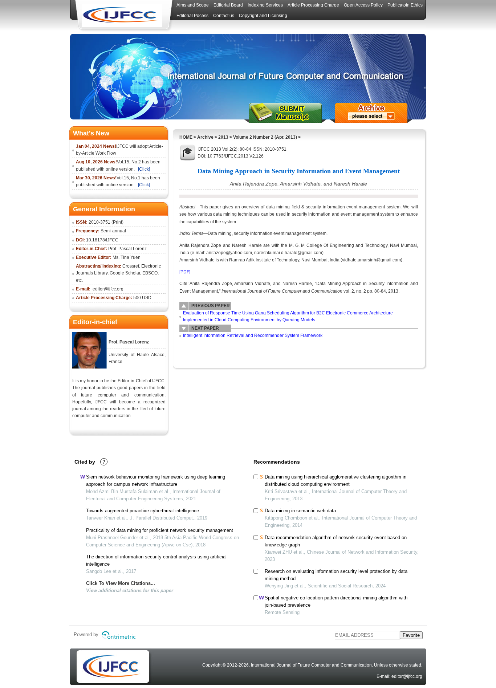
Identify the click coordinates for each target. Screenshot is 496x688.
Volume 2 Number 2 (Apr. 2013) (265, 137)
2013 (223, 137)
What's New (91, 133)
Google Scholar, (125, 273)
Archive (205, 137)
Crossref (130, 266)
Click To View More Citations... (120, 583)
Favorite (411, 635)
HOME (185, 137)
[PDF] (184, 271)
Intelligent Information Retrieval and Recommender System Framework (252, 335)
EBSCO (150, 273)
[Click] (144, 169)
